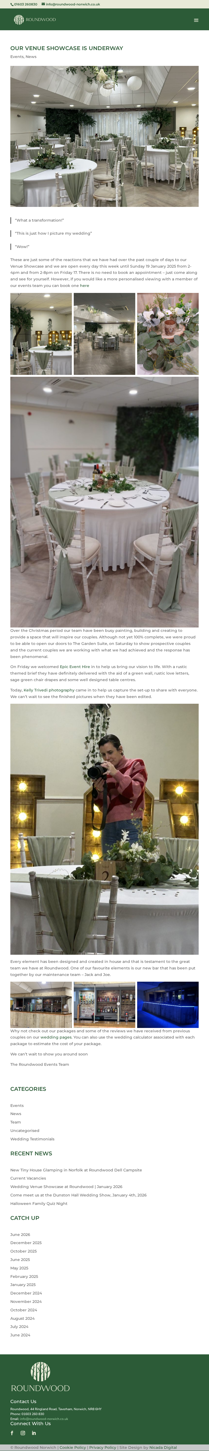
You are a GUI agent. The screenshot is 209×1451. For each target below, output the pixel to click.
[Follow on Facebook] (12, 1433)
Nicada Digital (163, 1447)
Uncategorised (24, 1130)
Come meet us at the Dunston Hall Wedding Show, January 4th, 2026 (78, 1195)
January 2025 (23, 1284)
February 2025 (24, 1276)
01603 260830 (25, 4)
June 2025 (20, 1259)
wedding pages (56, 1037)
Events (17, 56)
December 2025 (26, 1242)
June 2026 (20, 1234)
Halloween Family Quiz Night (38, 1203)
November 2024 (26, 1301)
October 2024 (23, 1310)
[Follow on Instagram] (23, 1433)
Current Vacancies (28, 1178)
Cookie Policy (73, 1447)
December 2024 (26, 1293)
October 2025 (23, 1251)
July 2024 (19, 1326)
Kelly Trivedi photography (49, 690)
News (31, 56)
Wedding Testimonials (32, 1139)
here (84, 285)
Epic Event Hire (75, 666)
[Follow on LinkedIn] (33, 1433)
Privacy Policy (102, 1447)
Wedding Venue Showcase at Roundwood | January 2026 (66, 1186)
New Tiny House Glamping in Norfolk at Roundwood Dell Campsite (76, 1170)
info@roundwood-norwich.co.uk (44, 1419)
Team (15, 1122)
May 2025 (19, 1268)
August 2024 (22, 1318)
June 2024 (20, 1335)
